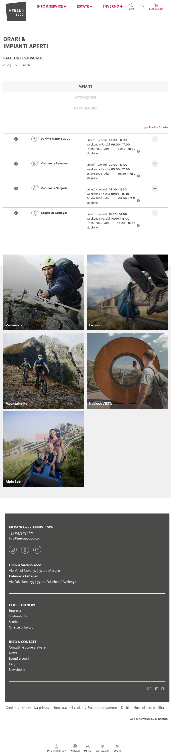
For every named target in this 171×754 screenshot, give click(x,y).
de (149, 689)
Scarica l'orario (158, 127)
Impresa (15, 610)
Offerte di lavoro (21, 627)
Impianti (85, 86)
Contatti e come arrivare (27, 647)
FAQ (12, 664)
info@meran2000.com (25, 538)
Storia (13, 622)
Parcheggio (85, 108)
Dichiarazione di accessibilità (142, 707)
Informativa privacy (35, 707)
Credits (11, 707)
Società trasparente (102, 707)
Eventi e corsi (19, 658)
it (156, 689)
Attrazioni (85, 97)
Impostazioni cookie (68, 707)
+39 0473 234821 (21, 533)
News (13, 653)
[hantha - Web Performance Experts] (161, 719)
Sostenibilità (18, 616)
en (163, 689)
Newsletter (17, 669)
